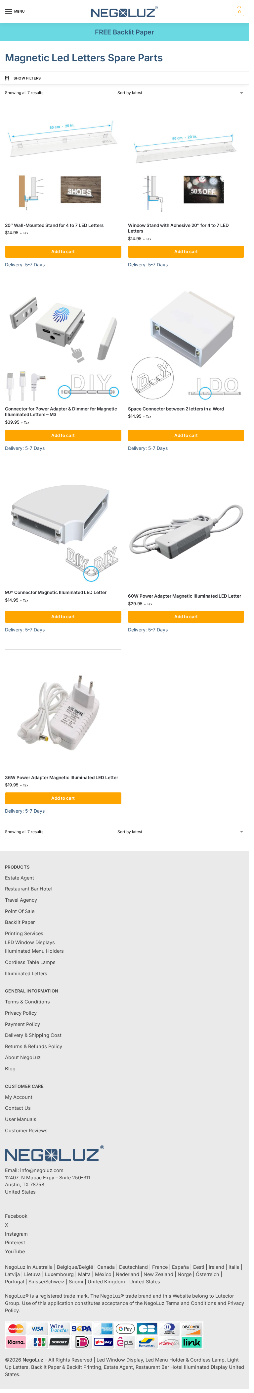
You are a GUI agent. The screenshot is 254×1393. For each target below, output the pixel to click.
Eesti (198, 1267)
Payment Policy (22, 1024)
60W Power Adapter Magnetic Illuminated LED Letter (184, 596)
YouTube (15, 1252)
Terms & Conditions (27, 1002)
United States (144, 1282)
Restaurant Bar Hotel (28, 889)
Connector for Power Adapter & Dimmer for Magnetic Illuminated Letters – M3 (61, 411)
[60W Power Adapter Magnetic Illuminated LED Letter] (186, 529)
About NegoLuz (23, 1057)
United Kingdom (106, 1282)
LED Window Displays (30, 942)
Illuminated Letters (26, 974)
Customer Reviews (26, 1131)
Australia (42, 1267)
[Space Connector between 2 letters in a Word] (186, 342)
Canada (106, 1267)
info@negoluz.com (42, 1170)
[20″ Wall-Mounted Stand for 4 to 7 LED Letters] (63, 159)
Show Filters (27, 78)
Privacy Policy (21, 1013)
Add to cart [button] (63, 251)
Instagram (16, 1234)
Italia (234, 1267)
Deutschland (133, 1267)
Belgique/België (75, 1267)
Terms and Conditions (191, 1303)
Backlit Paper (20, 922)
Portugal (14, 1282)
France (160, 1267)
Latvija (12, 1274)
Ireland (216, 1267)
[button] (238, 11)
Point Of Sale (19, 911)
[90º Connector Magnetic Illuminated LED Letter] (63, 526)
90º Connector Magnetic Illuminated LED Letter (55, 592)
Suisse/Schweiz (46, 1282)
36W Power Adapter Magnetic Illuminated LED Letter (61, 777)
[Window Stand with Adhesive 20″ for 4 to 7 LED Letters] (186, 159)
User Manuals (20, 1119)
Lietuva (32, 1274)
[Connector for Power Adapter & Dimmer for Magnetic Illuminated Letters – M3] (63, 342)
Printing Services (24, 934)
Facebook (16, 1216)
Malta (84, 1274)
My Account (18, 1097)
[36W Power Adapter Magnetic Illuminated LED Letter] (63, 711)
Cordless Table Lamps (30, 962)
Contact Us (18, 1108)
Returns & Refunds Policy (33, 1046)
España (180, 1267)
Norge (184, 1274)
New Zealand (158, 1274)
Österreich (207, 1274)
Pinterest (15, 1243)
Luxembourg (59, 1274)
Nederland (127, 1274)
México (103, 1274)
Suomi (76, 1282)
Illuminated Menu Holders (34, 951)
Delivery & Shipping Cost (33, 1035)
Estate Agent (19, 878)
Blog (10, 1069)
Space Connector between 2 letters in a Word (176, 408)
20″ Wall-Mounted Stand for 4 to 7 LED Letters (54, 225)
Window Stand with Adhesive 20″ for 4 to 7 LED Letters (178, 228)
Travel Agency (21, 900)
